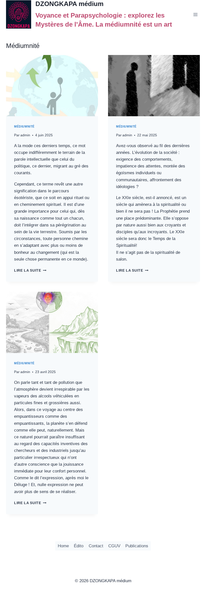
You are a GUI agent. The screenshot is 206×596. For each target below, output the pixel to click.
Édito (78, 546)
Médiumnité (24, 126)
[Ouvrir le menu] (195, 14)
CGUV (114, 546)
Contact (96, 546)
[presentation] (52, 85)
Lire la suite (30, 270)
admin (25, 135)
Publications (136, 546)
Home (63, 546)
